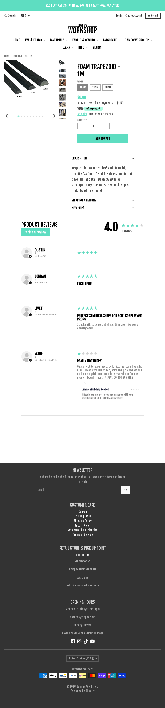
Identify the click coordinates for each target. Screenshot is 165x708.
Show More (117, 397)
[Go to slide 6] (33, 116)
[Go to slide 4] (27, 116)
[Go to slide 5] (30, 116)
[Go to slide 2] (21, 116)
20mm (95, 87)
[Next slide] (54, 116)
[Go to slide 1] (19, 116)
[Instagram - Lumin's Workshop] (79, 641)
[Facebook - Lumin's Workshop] (72, 641)
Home (6, 56)
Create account (133, 15)
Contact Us (82, 555)
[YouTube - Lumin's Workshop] (92, 641)
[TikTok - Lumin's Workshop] (85, 641)
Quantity (82, 120)
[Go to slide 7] (36, 116)
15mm (83, 87)
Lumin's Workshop (87, 686)
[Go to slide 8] (39, 116)
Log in (119, 15)
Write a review (35, 232)
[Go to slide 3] (24, 116)
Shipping (82, 114)
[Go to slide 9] (42, 116)
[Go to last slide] (7, 116)
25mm (108, 87)
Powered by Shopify (83, 690)
